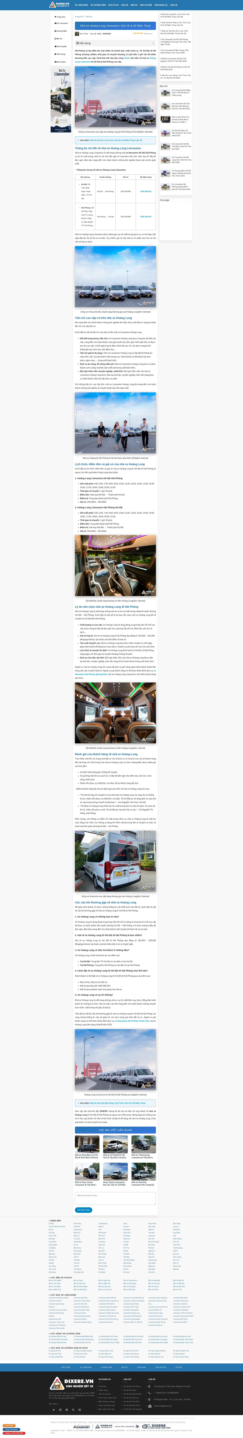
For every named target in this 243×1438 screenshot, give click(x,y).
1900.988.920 (145, 191)
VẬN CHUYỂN (146, 5)
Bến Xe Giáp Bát (154, 1280)
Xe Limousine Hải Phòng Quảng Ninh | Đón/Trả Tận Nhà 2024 (181, 186)
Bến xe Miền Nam (55, 1289)
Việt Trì (76, 1257)
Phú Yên (176, 1242)
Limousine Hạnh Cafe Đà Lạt (108, 1301)
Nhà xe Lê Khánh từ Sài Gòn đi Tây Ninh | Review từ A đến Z (114, 1157)
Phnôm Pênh (102, 1266)
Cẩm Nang (60, 54)
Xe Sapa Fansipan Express (83, 1351)
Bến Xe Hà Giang (129, 1286)
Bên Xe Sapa (78, 1280)
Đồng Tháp (177, 1266)
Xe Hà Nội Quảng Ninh (132, 1394)
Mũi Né (100, 1226)
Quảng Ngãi (53, 1245)
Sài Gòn (126, 1226)
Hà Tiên (76, 1266)
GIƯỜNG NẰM (106, 1367)
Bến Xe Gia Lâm (154, 1283)
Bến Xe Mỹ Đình (178, 1283)
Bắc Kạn (176, 1269)
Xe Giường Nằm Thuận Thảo (183, 1342)
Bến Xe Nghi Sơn (104, 1280)
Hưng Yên (126, 1233)
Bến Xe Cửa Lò (153, 1286)
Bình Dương (177, 1239)
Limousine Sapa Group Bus (107, 1307)
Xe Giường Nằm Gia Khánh (58, 1339)
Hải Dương (102, 1233)
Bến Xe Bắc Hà (178, 1280)
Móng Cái (77, 1233)
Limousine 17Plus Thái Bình (183, 1313)
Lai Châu (77, 1239)
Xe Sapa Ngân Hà (104, 1354)
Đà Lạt (51, 1230)
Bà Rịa (125, 1251)
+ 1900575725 (160, 1393)
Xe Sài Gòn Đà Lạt (130, 1398)
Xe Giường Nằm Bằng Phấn (83, 1336)
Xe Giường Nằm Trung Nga (157, 1339)
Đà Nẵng (52, 1239)
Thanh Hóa (152, 1223)
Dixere (127, 58)
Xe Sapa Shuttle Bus (56, 1357)
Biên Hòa (101, 1239)
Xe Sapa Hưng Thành (130, 1351)
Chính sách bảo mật (106, 1405)
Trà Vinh (76, 1263)
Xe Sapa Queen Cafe (105, 1351)
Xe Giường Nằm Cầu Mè (82, 1342)
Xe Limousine (62, 23)
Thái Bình (77, 1226)
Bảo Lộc (76, 1236)
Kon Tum (176, 1260)
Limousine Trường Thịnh (181, 1307)
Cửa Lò (101, 1260)
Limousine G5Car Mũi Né (107, 1298)
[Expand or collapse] (153, 43)
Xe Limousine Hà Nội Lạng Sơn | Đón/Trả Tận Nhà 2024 (181, 159)
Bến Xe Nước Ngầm (81, 1286)
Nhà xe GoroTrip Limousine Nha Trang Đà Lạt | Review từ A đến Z (142, 1184)
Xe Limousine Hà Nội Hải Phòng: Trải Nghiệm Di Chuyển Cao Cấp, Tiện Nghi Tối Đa (175, 41)
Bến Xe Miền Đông (80, 1289)
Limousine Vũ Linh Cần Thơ (158, 1307)
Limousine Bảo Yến (155, 1310)
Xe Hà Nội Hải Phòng (131, 1386)
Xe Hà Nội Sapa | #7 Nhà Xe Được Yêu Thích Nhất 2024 (181, 133)
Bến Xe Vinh (177, 1289)
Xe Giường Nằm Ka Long (57, 1336)
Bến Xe (59, 39)
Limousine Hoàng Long (131, 1313)
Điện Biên (151, 1269)
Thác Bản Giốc (79, 1272)
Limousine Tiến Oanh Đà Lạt (108, 1319)
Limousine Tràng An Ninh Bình (133, 1301)
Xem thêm (53, 1404)
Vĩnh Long (52, 1269)
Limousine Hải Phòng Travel (58, 1298)
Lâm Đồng (152, 1263)
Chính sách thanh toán (107, 1398)
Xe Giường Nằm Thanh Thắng (108, 1342)
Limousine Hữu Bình (180, 1322)
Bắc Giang (77, 1248)
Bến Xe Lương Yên (105, 1289)
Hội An (175, 1251)
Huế (174, 1236)
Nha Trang (176, 1223)
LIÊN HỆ (173, 5)
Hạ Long (52, 1233)
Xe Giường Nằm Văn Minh (132, 1342)
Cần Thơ (151, 1239)
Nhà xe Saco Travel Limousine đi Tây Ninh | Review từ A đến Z (85, 1184)
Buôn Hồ (151, 1257)
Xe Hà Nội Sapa (129, 1390)
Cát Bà (125, 1245)
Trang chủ (79, 17)
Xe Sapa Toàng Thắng (181, 1357)
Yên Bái (51, 1260)
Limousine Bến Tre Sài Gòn (132, 1322)
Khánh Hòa (53, 1257)
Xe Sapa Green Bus (80, 1354)
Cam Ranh (52, 1242)
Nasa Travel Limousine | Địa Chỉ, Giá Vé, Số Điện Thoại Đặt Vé (114, 1184)
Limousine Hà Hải (55, 1319)
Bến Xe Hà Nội (153, 1289)
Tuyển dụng (103, 1390)
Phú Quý (126, 1272)
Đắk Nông (52, 1272)
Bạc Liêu (176, 1254)
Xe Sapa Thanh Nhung (131, 1357)
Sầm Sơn (101, 1236)
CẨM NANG (141, 1367)
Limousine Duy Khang (131, 1304)
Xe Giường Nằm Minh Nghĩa (158, 1342)
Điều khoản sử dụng (106, 1401)
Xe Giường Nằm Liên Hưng (157, 1336)
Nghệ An (151, 1230)
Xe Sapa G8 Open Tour (181, 1351)
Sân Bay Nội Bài (129, 1260)
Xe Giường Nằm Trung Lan (132, 1339)
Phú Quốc (101, 1272)
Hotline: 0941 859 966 (14, 1433)
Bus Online (61, 62)
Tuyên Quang (178, 1248)
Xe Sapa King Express (131, 1354)
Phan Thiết (52, 1236)
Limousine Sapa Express (107, 1310)
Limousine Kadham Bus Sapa (108, 1313)
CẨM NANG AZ (161, 5)
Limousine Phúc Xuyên (57, 1328)
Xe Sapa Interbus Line (156, 1357)
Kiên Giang (77, 1251)
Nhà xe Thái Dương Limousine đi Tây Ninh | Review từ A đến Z (142, 1157)
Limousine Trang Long (56, 1322)
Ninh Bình (126, 1230)
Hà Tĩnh (51, 1251)
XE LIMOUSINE (81, 5)
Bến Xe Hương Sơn (130, 1280)
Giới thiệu (102, 1386)
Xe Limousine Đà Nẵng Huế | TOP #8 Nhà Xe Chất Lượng (181, 92)
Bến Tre (176, 1263)
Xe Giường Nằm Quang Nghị (84, 1339)
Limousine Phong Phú (81, 1307)
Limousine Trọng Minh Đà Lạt (133, 1298)
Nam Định (176, 1230)
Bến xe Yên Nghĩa (55, 1280)
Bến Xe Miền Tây (104, 1283)
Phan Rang (127, 1266)
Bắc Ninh (52, 1254)
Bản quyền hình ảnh (106, 1409)
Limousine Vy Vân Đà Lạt (107, 1316)
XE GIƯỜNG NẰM (98, 5)
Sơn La (101, 1248)
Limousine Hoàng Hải (180, 1301)
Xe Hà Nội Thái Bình (131, 1401)
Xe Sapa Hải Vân (55, 1351)
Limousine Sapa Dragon (82, 1316)
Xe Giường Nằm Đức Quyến (108, 1339)
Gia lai (76, 1245)
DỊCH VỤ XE (113, 5)
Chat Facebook (11, 1429)
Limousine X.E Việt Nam (57, 1325)
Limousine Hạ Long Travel (58, 1310)
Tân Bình (126, 1257)
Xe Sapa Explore (179, 1354)
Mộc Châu (151, 1226)
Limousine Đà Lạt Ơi (105, 1322)
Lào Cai (176, 1226)
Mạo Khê (101, 1251)
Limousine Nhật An (80, 1319)
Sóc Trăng (52, 1266)
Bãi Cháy (151, 1245)
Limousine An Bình (55, 1301)
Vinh (100, 1230)
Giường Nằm (61, 31)
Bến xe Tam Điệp (54, 1286)
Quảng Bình (78, 1242)
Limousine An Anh (80, 1313)
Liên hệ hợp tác (104, 1394)
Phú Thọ (126, 1248)
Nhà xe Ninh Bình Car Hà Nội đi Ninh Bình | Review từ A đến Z (86, 1157)
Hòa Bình (77, 1260)
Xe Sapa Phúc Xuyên (105, 1357)
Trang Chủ (60, 17)
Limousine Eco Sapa (155, 1313)
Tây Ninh (101, 1269)
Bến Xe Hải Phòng (129, 1283)
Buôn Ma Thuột (153, 1242)
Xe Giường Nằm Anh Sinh (182, 1336)
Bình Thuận (102, 1263)
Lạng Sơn (151, 1236)
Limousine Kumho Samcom (157, 1298)
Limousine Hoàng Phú (131, 1310)
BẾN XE (134, 5)
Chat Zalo (9, 1425)
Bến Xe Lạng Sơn (104, 1286)
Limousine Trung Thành (82, 1301)
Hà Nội (51, 1223)
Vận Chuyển (61, 46)
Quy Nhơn (176, 1233)
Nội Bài (51, 1263)
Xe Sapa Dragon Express (157, 1351)
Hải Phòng (77, 1223)
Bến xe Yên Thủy (54, 1283)
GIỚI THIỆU (65, 1367)
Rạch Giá (101, 1245)
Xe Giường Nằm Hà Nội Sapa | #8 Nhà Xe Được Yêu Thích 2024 (181, 173)
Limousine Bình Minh (180, 1319)
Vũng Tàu (126, 1239)
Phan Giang (177, 1257)
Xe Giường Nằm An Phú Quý (133, 1336)
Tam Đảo (151, 1233)
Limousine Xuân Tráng (81, 1310)
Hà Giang (126, 1236)
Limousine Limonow (180, 1304)
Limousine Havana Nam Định (183, 1316)
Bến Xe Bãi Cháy (129, 1289)
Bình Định (77, 1254)
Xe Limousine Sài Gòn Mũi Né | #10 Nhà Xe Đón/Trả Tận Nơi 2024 (181, 106)
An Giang (101, 1242)
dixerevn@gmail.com (163, 1406)
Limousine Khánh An (155, 1325)
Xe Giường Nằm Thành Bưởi (183, 1339)
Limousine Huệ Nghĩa (180, 1310)
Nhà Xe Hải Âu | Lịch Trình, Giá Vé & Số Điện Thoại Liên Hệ (116, 140)
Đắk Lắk (151, 1254)
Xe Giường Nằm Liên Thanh (108, 1336)
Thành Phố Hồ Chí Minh (57, 1226)
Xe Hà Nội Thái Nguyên (132, 1409)
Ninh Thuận (102, 1254)
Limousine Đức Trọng (130, 1307)
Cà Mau (126, 1242)
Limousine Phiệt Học (155, 1316)
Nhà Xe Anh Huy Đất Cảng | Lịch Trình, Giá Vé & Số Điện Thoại (117, 1103)
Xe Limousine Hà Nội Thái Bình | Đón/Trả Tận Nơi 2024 (181, 146)
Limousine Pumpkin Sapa (82, 1322)
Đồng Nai (151, 1266)
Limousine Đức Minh (180, 1298)
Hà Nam (151, 1248)
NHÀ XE (124, 5)
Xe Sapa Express (80, 1357)
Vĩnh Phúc (176, 1245)
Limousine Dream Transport (158, 1319)
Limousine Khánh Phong (156, 1322)
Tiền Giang (77, 1269)
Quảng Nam (152, 1260)
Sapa (125, 1223)
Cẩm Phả (151, 1272)
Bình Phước (127, 1263)
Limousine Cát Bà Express (132, 1316)
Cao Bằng (52, 1248)
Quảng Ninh (78, 1230)
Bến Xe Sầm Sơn (80, 1283)
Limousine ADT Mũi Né (106, 1304)
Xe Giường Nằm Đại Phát (57, 1342)
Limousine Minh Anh (81, 1298)
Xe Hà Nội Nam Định (131, 1405)
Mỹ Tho (125, 1269)
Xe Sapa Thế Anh (154, 1354)
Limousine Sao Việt (80, 1304)
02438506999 (172, 1393)
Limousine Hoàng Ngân (131, 1319)
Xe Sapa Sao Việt (55, 1354)
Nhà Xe (89, 17)
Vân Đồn (126, 1254)
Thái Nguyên (102, 1223)
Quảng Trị (151, 1251)
